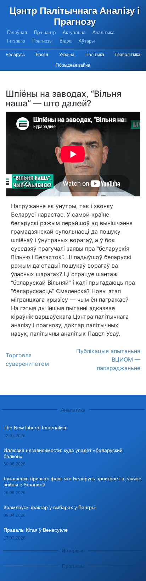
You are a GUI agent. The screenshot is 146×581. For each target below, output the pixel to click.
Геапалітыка (127, 54)
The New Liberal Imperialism (36, 427)
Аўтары (87, 41)
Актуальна (74, 32)
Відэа (66, 41)
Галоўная (17, 32)
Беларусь (15, 54)
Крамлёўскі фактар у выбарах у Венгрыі (50, 507)
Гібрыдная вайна (73, 65)
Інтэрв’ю (16, 41)
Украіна (66, 54)
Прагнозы (42, 41)
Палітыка (94, 54)
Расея (42, 54)
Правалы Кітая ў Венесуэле (36, 530)
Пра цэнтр (45, 32)
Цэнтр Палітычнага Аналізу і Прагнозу (75, 16)
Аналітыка (103, 32)
